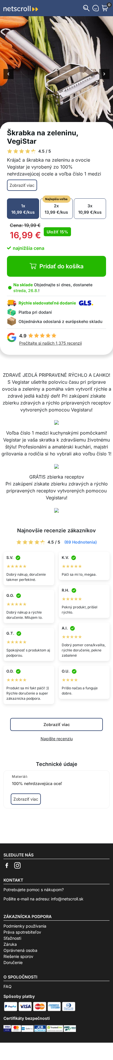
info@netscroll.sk (67, 898)
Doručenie (13, 962)
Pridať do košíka (61, 266)
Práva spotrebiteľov (22, 932)
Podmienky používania (24, 926)
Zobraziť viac (22, 185)
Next (104, 74)
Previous (8, 74)
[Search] (86, 8)
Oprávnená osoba (20, 950)
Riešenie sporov (18, 956)
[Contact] (95, 8)
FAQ (7, 986)
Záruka (10, 944)
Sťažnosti (12, 938)
